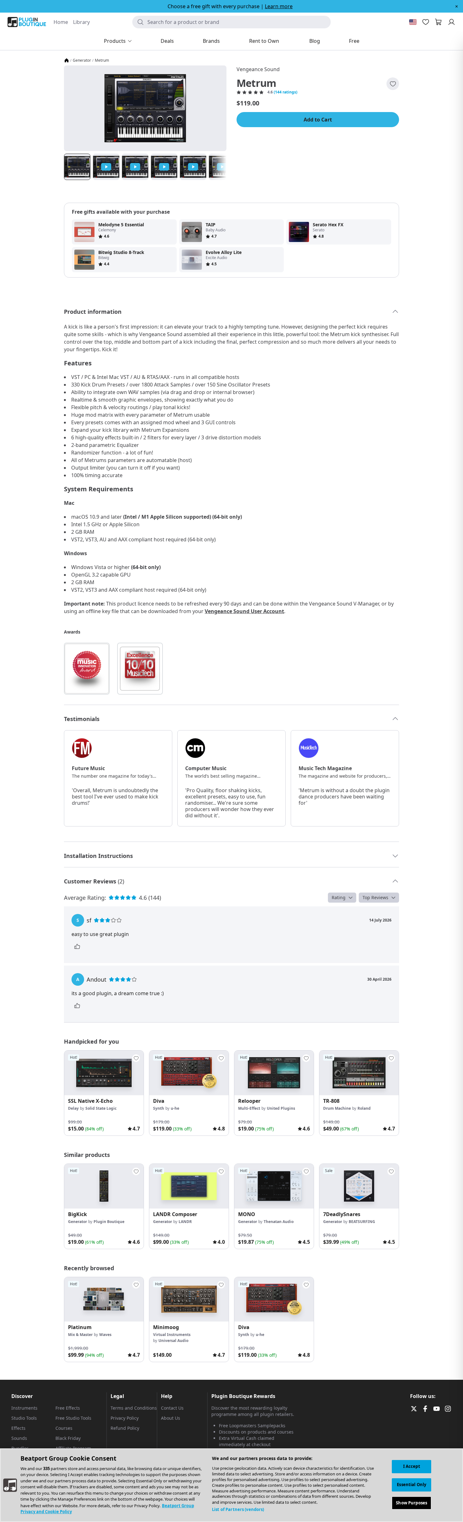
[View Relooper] (274, 1073)
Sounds (19, 1438)
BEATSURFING (362, 1221)
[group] (104, 1093)
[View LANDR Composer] (189, 1186)
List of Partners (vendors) (238, 1509)
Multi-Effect (249, 1108)
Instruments (24, 1408)
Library (81, 22)
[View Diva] (189, 1073)
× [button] (456, 6)
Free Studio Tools (73, 1418)
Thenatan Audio (279, 1221)
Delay (73, 1108)
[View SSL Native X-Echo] (104, 1073)
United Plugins (281, 1108)
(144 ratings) (285, 92)
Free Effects (67, 1408)
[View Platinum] (104, 1299)
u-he (175, 1108)
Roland (364, 1108)
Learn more (279, 6)
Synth (158, 1108)
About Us (170, 1418)
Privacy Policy (125, 1418)
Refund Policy (125, 1428)
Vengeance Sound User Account (244, 611)
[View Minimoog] (189, 1299)
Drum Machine (337, 1108)
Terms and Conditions (134, 1408)
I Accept (411, 1466)
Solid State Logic (101, 1108)
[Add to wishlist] (393, 84)
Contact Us (172, 1408)
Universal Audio (173, 1340)
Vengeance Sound (258, 69)
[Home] (66, 60)
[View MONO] (274, 1186)
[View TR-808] (359, 1073)
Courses (63, 1428)
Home (61, 22)
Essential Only (411, 1484)
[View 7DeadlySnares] (359, 1186)
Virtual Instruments (172, 1334)
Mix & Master (80, 1334)
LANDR (185, 1221)
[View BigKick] (104, 1186)
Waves (105, 1334)
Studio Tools (24, 1418)
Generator (82, 60)
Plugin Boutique (109, 1221)
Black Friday (68, 1438)
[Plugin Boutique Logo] (27, 22)
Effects (18, 1428)
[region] (231, 1485)
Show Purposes (411, 1502)
